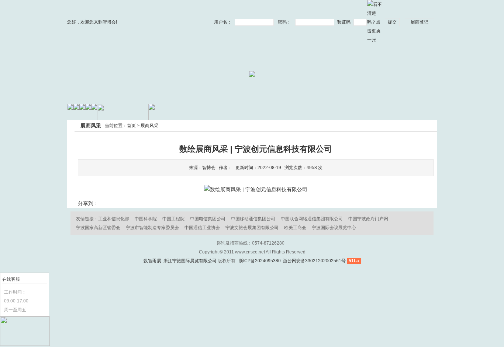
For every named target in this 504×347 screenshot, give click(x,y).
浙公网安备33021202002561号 (314, 260)
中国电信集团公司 (207, 218)
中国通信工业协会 (202, 227)
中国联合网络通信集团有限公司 (312, 218)
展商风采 (149, 125)
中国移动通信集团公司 (253, 218)
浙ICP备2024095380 (260, 260)
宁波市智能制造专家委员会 (152, 227)
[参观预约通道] (25, 344)
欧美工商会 (295, 227)
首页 (131, 125)
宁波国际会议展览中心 (334, 227)
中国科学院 (146, 218)
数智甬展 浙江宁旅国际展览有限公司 (180, 260)
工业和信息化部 (113, 218)
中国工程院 (173, 218)
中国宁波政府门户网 (368, 218)
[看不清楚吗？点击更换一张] (374, 21)
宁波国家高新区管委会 (98, 227)
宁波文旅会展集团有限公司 (252, 227)
